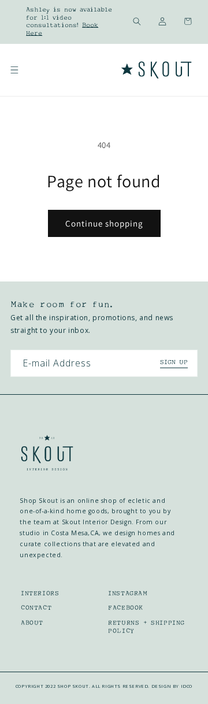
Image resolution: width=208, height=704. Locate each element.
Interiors (40, 593)
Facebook (125, 608)
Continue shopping (104, 223)
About (32, 623)
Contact (36, 608)
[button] (137, 21)
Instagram (127, 593)
